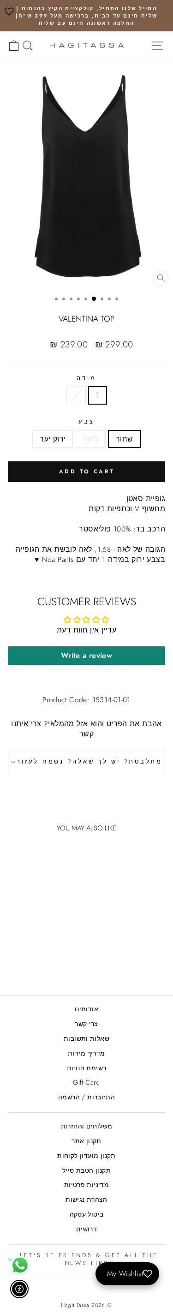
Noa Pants (58, 560)
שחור (124, 439)
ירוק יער (53, 439)
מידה (86, 378)
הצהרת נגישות (86, 1199)
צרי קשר (86, 1023)
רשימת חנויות (87, 1068)
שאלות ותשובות (86, 1038)
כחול (90, 439)
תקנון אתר (86, 1141)
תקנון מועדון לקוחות (86, 1155)
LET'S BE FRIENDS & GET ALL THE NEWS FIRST (89, 1259)
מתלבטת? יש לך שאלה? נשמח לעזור (89, 762)
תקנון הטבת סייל (86, 1170)
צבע (86, 422)
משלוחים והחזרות (87, 1126)
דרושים (86, 1229)
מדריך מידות (86, 1053)
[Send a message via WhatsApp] (20, 1265)
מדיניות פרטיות (86, 1184)
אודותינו (86, 1009)
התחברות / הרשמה (86, 1097)
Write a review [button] (86, 655)
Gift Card (86, 1082)
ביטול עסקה (87, 1214)
